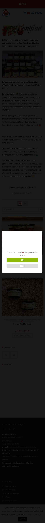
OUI (22, 260)
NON (22, 266)
